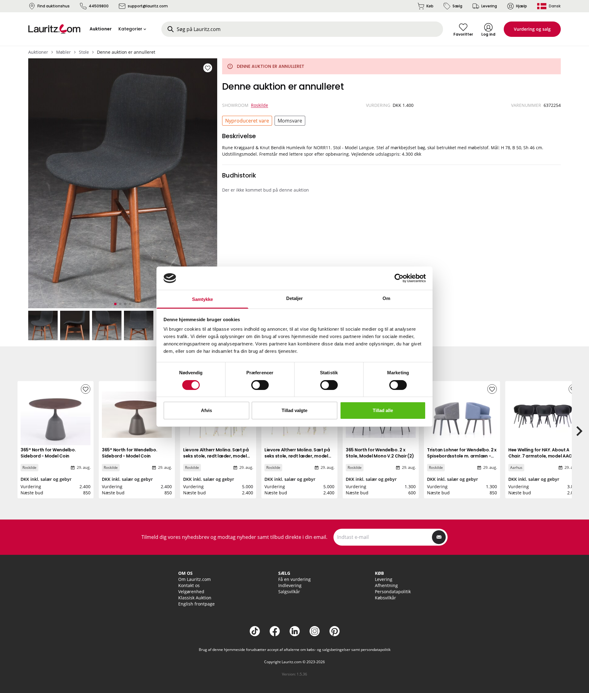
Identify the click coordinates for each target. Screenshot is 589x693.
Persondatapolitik (393, 591)
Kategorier (130, 29)
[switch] (260, 385)
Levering (489, 6)
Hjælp (521, 6)
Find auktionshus (53, 6)
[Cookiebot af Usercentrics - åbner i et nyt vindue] (399, 278)
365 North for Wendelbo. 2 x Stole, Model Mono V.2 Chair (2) (380, 453)
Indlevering (290, 585)
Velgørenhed (191, 591)
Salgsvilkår (289, 591)
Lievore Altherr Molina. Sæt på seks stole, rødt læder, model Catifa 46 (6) (216, 456)
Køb (429, 6)
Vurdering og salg (532, 29)
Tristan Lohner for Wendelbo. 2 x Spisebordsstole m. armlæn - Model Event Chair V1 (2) (462, 456)
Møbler (63, 52)
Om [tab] (386, 298)
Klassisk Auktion (194, 598)
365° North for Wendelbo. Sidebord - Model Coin (48, 453)
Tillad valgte (294, 410)
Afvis (206, 410)
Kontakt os (189, 585)
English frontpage (196, 604)
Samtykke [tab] (202, 299)
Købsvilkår (385, 598)
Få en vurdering (294, 579)
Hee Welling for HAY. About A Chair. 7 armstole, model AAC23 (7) (542, 456)
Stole (84, 52)
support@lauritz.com (148, 6)
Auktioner (38, 52)
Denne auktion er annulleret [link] (126, 52)
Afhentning (386, 585)
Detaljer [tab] (294, 298)
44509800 (99, 6)
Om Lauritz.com (194, 579)
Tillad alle (383, 410)
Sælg (457, 6)
